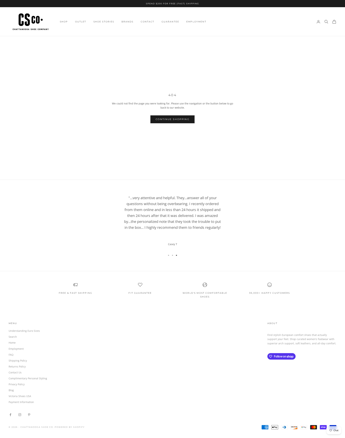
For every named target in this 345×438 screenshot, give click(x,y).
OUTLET (80, 21)
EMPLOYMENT (196, 21)
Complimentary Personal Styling (28, 378)
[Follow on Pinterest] (29, 414)
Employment (16, 348)
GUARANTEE (170, 21)
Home (12, 342)
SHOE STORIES (103, 21)
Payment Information (21, 402)
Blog (11, 390)
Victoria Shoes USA (20, 396)
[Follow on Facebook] (10, 414)
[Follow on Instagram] (20, 414)
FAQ (11, 354)
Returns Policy (17, 366)
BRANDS (127, 21)
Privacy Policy (17, 384)
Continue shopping (172, 119)
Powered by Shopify (70, 427)
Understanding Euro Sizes (24, 330)
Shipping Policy (18, 360)
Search (13, 336)
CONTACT (147, 21)
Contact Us (15, 372)
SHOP (64, 21)
